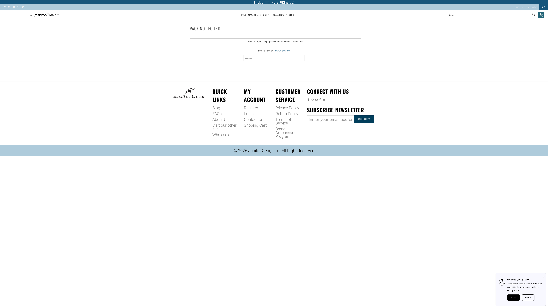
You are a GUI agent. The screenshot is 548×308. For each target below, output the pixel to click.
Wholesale (221, 134)
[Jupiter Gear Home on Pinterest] (18, 7)
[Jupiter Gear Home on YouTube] (14, 7)
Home (243, 14)
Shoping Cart (255, 125)
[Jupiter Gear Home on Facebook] (5, 7)
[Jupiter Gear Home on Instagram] (9, 7)
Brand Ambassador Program (286, 133)
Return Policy (286, 113)
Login (249, 113)
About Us (220, 119)
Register (251, 108)
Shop (265, 14)
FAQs (217, 113)
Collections (279, 14)
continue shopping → (283, 50)
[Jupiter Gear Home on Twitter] (22, 7)
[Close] (543, 277)
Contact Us (253, 119)
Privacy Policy (287, 108)
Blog (291, 14)
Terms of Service (283, 121)
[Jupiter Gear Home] (44, 15)
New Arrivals (254, 14)
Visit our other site (224, 127)
